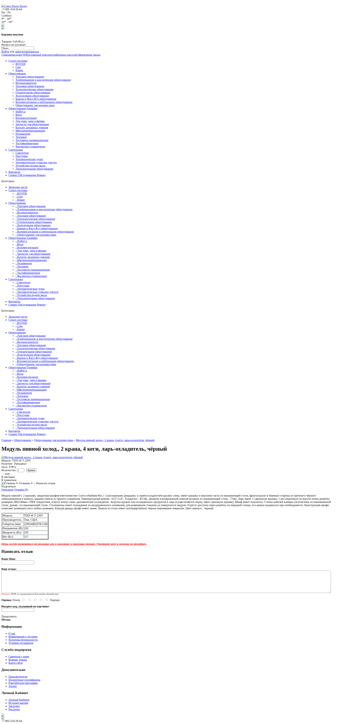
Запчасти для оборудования (32, 124)
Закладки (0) (18, 54)
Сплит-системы (17, 60)
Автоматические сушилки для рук (36, 162)
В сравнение (9, 480)
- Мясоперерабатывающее (31, 260)
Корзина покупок (66, 54)
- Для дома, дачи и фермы (31, 250)
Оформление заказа (88, 54)
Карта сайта (15, 662)
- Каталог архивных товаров (33, 257)
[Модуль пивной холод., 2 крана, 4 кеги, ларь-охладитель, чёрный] (42, 457)
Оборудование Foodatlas (22, 108)
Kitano (19, 70)
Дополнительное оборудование (34, 168)
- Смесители (23, 282)
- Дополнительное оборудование (35, 298)
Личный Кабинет (18, 699)
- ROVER (21, 193)
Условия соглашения (20, 642)
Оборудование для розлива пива (35, 105)
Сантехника (15, 149)
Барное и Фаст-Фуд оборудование (36, 98)
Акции (12, 686)
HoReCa (20, 111)
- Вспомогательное (27, 247)
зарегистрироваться (27, 51)
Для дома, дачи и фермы (30, 121)
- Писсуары (22, 285)
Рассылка (14, 709)
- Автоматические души (30, 288)
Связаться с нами (18, 656)
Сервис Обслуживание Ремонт (27, 175)
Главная (6, 54)
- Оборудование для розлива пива (36, 234)
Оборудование (17, 73)
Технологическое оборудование (35, 89)
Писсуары (22, 156)
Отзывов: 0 (25, 483)
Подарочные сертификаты (24, 679)
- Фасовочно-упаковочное (31, 276)
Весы (19, 114)
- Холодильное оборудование (33, 225)
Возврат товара (17, 659)
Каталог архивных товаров (32, 127)
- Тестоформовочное (28, 272)
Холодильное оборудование (32, 95)
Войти (5, 51)
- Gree (19, 196)
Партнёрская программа (23, 682)
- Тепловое (22, 266)
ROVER (20, 63)
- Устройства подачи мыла (31, 295)
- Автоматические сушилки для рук (37, 291)
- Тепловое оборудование (31, 215)
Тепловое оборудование (30, 86)
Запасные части (17, 187)
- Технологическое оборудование (35, 218)
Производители (17, 676)
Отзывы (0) (21, 489)
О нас (11, 633)
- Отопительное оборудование (34, 222)
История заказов (18, 702)
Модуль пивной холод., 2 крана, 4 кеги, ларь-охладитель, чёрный (115, 440)
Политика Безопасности (23, 639)
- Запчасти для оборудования (33, 253)
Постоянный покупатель (41, 54)
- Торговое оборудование (31, 206)
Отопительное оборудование (33, 92)
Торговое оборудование (30, 76)
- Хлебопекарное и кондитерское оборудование (44, 209)
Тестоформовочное (27, 143)
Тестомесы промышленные (32, 140)
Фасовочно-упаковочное (30, 146)
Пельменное (23, 133)
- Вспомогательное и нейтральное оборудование (45, 231)
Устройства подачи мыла (30, 165)
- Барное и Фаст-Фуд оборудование (37, 228)
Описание (7, 489)
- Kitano (20, 199)
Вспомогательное (26, 117)
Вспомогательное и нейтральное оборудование (44, 102)
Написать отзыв (45, 483)
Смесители (22, 152)
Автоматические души (29, 159)
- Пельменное (24, 263)
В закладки (8, 476)
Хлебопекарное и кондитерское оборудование (43, 79)
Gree (18, 67)
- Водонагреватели (27, 212)
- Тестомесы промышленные (33, 269)
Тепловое (21, 137)
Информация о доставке (23, 636)
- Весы (19, 244)
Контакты (14, 171)
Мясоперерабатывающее (30, 130)
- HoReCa (21, 241)
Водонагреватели (26, 83)
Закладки (14, 706)
